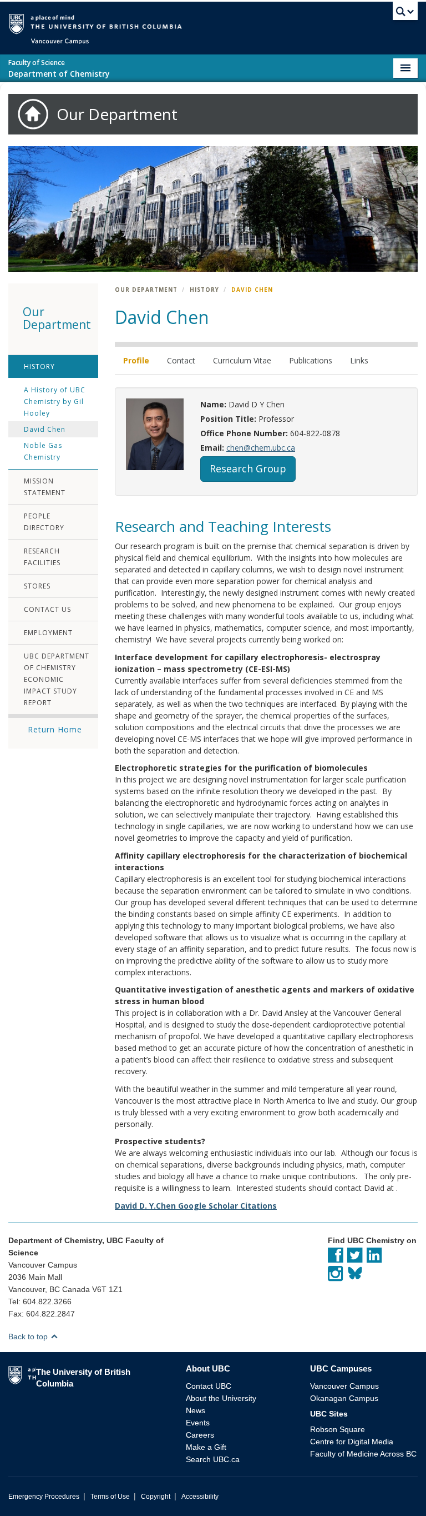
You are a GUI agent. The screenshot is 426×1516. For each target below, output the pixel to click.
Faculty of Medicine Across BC (363, 1453)
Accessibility (200, 1496)
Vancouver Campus (344, 1386)
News (195, 1410)
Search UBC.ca (213, 1459)
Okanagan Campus (344, 1398)
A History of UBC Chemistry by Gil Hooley (54, 401)
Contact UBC (208, 1386)
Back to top (29, 1336)
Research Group (248, 468)
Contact (181, 360)
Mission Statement (44, 486)
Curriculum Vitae (242, 360)
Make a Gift (206, 1447)
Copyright (155, 1496)
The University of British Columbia (229, 23)
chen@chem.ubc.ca (260, 447)
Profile (136, 360)
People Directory (44, 521)
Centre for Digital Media (351, 1441)
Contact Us (47, 609)
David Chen (44, 429)
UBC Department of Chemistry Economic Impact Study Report (56, 679)
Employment (48, 632)
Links (359, 360)
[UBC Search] (405, 14)
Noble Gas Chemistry (43, 451)
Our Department (146, 289)
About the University (221, 1398)
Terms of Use (110, 1496)
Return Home (55, 729)
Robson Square (337, 1429)
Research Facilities (42, 556)
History (39, 366)
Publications (310, 360)
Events (198, 1422)
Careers (200, 1434)
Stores (37, 586)
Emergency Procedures (43, 1496)
